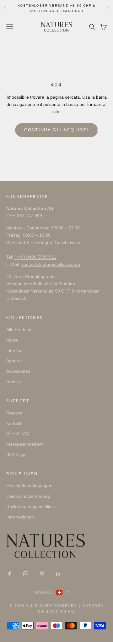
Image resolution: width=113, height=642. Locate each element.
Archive (13, 381)
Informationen (20, 516)
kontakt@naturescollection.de (50, 264)
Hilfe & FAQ (17, 433)
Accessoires (18, 371)
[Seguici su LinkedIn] (58, 574)
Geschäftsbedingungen (29, 485)
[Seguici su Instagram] (26, 574)
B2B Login (16, 454)
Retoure (14, 412)
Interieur (14, 350)
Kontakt (13, 423)
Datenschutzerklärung (28, 496)
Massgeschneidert (24, 444)
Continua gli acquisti (56, 130)
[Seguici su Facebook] (9, 574)
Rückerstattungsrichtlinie (30, 506)
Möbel (12, 340)
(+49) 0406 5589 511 (35, 257)
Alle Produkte (19, 329)
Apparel (14, 360)
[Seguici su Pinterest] (42, 574)
